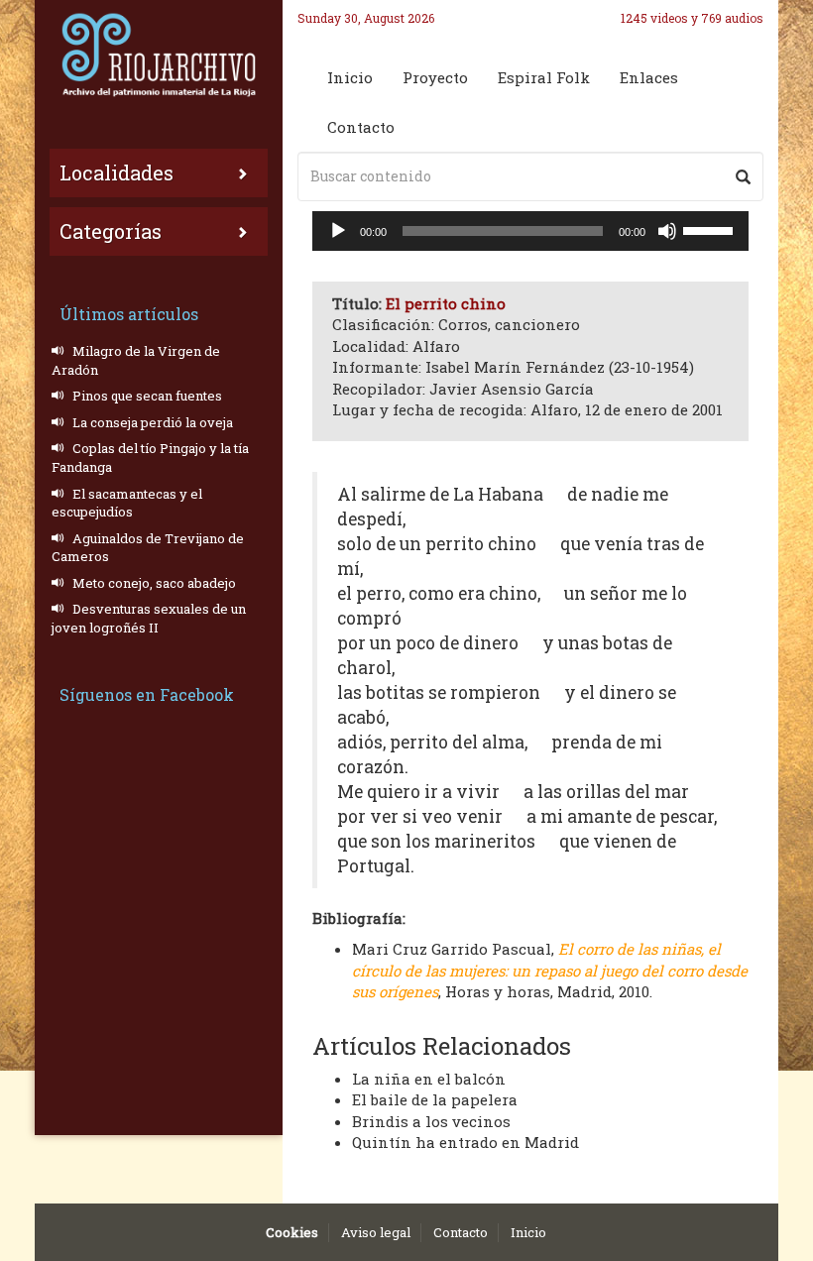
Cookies (292, 1232)
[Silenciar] (667, 231)
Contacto (361, 127)
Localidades (116, 172)
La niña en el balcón (429, 1079)
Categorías (110, 231)
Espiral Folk (544, 77)
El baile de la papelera (435, 1099)
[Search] (743, 176)
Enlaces (649, 77)
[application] (530, 231)
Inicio (350, 77)
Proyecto (435, 77)
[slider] (711, 229)
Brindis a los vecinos (431, 1121)
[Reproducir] (338, 231)
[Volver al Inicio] (159, 54)
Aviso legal (375, 1232)
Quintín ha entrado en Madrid (465, 1142)
